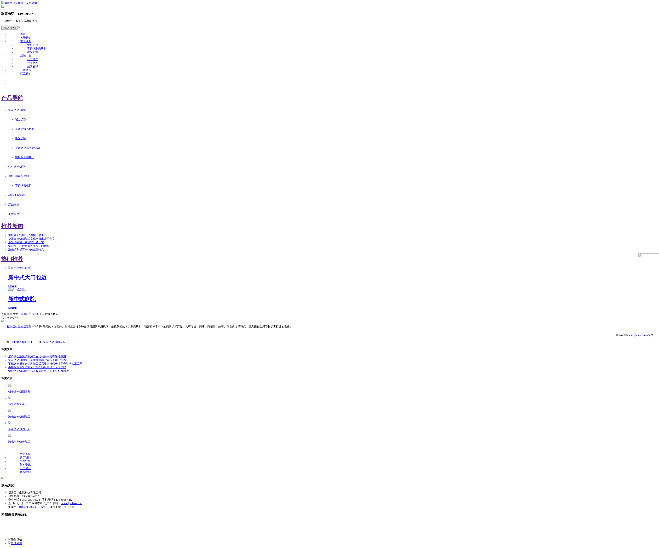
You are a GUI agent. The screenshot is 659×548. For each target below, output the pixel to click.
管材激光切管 (16, 166)
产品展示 (13, 204)
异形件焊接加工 (17, 195)
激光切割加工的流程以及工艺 (26, 242)
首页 (23, 34)
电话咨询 (16, 543)
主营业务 (25, 41)
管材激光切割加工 (22, 342)
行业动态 (32, 62)
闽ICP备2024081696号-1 (33, 506)
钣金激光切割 (16, 110)
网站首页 (25, 453)
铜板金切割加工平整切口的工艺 (27, 235)
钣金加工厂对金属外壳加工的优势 (28, 245)
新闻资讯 (25, 464)
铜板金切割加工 (24, 157)
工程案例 (13, 213)
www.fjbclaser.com (637, 335)
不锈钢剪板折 (23, 185)
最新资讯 (32, 66)
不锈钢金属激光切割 (27, 147)
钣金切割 (32, 44)
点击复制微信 (9, 27)
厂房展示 (25, 70)
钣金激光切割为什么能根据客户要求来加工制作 (37, 360)
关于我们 (25, 37)
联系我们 (25, 73)
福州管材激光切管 (18, 326)
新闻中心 (25, 55)
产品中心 (33, 314)
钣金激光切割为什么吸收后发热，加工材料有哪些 (38, 370)
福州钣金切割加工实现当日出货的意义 (31, 238)
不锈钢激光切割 (36, 48)
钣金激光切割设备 (54, 342)
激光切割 (32, 52)
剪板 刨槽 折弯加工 (20, 176)
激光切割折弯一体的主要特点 (26, 249)
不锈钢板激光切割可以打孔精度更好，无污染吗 (37, 367)
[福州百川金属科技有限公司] (19, 3)
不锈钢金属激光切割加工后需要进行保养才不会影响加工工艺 (45, 363)
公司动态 (32, 59)
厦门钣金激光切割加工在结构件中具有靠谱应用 (37, 356)
